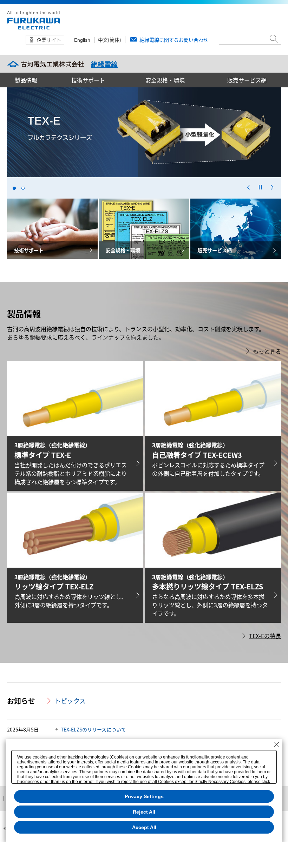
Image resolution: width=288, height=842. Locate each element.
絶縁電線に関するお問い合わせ (173, 39)
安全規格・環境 (165, 80)
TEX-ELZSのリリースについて (93, 729)
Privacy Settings (144, 796)
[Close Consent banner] (276, 744)
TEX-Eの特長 (265, 636)
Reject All (144, 812)
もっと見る (267, 351)
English (82, 40)
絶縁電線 (104, 64)
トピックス (70, 700)
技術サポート (88, 80)
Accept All (144, 827)
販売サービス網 (247, 80)
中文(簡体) (109, 39)
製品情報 (26, 80)
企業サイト (49, 39)
